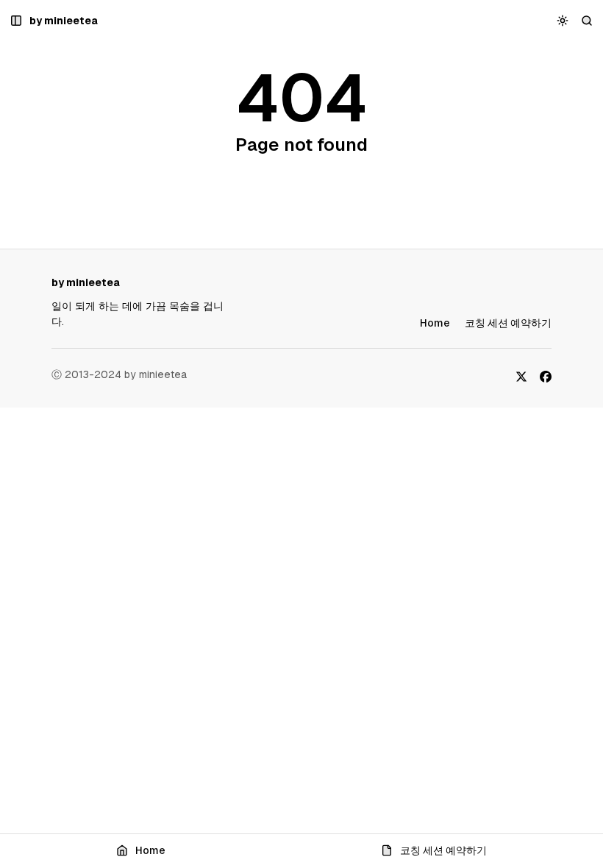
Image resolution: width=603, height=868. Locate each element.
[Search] (587, 21)
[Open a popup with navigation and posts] (16, 21)
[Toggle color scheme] (563, 21)
